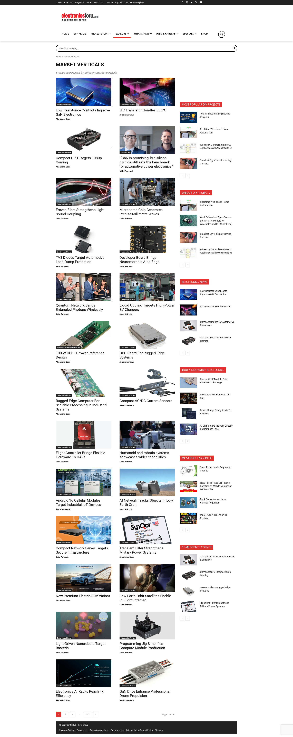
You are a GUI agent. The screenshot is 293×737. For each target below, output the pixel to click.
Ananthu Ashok (63, 509)
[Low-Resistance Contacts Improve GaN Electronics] (83, 92)
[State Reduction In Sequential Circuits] (188, 470)
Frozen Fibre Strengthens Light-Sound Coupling (80, 212)
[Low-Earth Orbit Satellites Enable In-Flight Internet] (147, 578)
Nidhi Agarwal (126, 171)
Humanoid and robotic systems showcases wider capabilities (144, 455)
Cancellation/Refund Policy (140, 730)
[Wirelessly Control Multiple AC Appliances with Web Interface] (188, 148)
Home (59, 56)
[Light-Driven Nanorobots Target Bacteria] (83, 625)
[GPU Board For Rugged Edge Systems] (147, 335)
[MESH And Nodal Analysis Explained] (188, 518)
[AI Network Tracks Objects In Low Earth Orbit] (147, 482)
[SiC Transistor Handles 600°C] (147, 92)
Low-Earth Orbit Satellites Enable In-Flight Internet (145, 598)
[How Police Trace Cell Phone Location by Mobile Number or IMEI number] (188, 486)
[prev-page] (182, 176)
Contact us (82, 730)
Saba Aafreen (62, 218)
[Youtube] (201, 2)
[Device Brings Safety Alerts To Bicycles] (188, 413)
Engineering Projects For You (68, 347)
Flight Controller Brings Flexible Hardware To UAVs (80, 455)
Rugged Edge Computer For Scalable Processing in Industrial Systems (81, 405)
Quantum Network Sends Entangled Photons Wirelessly (79, 307)
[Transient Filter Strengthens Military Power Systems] (147, 530)
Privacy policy (117, 730)
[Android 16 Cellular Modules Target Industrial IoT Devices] (83, 482)
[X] (196, 2)
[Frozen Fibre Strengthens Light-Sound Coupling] (83, 192)
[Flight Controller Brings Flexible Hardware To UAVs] (83, 435)
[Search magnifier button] (221, 34)
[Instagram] (187, 2)
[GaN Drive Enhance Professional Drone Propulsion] (147, 673)
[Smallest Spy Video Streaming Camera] (188, 163)
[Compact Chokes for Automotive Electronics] (188, 325)
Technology (125, 152)
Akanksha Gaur (63, 119)
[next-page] (95, 714)
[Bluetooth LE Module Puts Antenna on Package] (188, 382)
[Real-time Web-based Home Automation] (188, 132)
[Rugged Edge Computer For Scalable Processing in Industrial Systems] (83, 383)
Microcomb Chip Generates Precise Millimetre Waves (141, 212)
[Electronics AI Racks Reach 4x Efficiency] (83, 673)
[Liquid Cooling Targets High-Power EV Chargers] (147, 287)
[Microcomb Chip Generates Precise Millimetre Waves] (147, 192)
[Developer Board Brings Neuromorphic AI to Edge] (147, 239)
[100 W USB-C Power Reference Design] (83, 335)
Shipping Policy (66, 730)
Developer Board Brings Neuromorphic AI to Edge (139, 260)
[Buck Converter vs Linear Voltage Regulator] (188, 502)
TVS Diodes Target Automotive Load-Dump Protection (80, 260)
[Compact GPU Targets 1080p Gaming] (83, 140)
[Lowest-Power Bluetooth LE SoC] (188, 398)
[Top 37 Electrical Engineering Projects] (188, 117)
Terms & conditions (99, 730)
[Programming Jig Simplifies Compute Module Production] (147, 625)
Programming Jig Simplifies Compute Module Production (143, 646)
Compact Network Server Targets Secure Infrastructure (82, 550)
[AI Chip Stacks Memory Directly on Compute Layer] (188, 429)
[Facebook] (182, 2)
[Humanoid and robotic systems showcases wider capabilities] (147, 435)
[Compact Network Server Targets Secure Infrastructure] (83, 530)
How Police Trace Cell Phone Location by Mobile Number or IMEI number (216, 486)
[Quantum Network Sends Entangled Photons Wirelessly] (83, 287)
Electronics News (64, 104)
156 (87, 714)
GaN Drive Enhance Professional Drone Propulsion (145, 693)
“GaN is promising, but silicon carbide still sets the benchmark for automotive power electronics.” (147, 162)
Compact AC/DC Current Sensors (146, 401)
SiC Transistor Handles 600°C (143, 110)
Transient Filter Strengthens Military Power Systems (141, 550)
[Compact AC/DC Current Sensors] (147, 383)
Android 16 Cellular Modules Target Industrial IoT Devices (78, 502)
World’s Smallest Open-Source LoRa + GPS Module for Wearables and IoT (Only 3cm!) (216, 220)
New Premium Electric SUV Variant (83, 596)
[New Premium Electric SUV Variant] (83, 578)
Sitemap (159, 730)
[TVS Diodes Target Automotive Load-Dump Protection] (83, 239)
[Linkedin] (191, 2)
